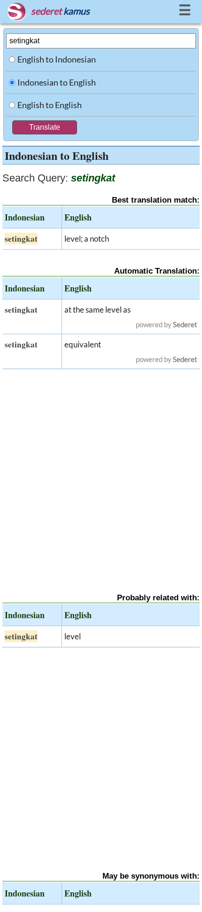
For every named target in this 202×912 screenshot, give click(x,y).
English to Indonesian (56, 59)
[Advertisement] (101, 473)
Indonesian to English (56, 82)
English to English (49, 105)
